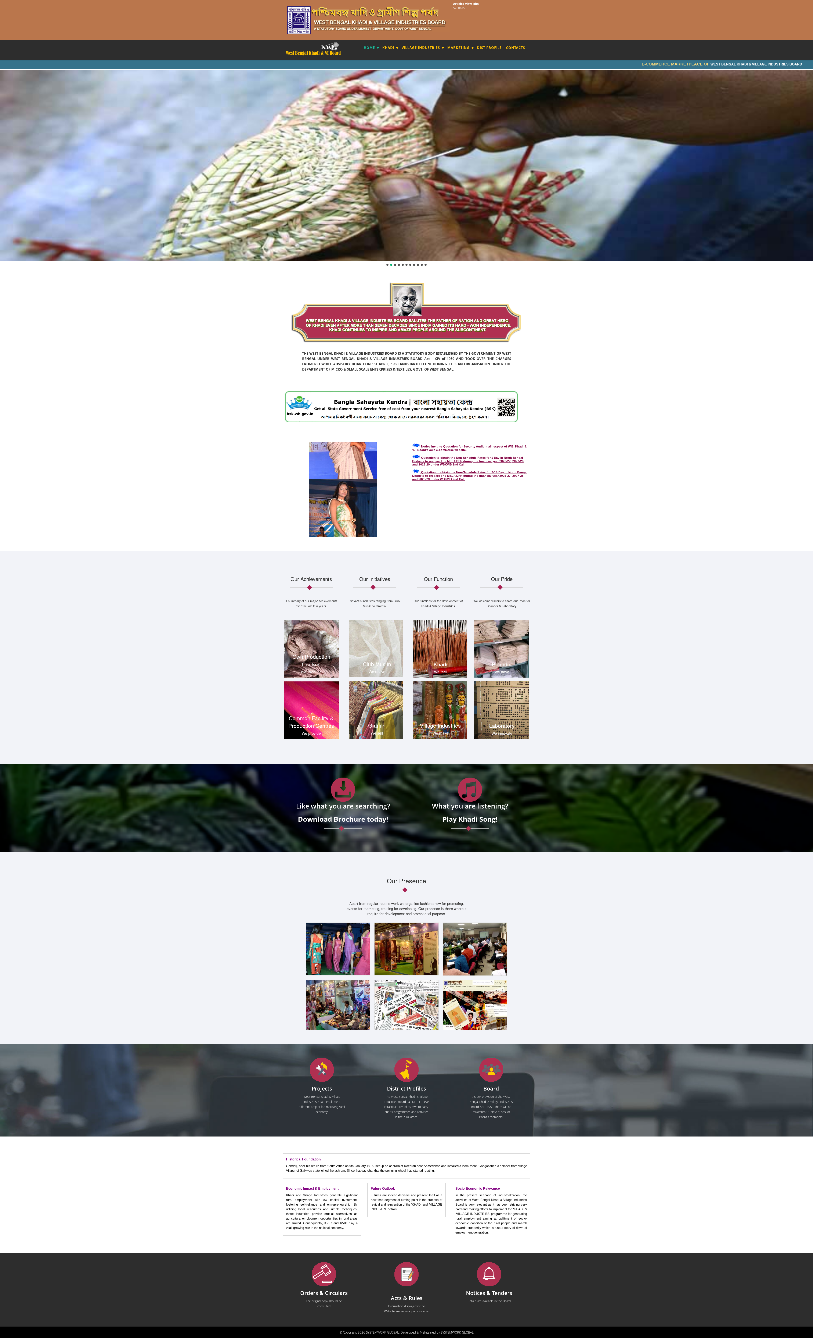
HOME (369, 47)
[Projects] (322, 1070)
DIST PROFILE (489, 47)
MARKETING (458, 47)
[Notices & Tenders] (489, 1274)
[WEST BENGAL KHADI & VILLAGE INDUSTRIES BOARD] (314, 53)
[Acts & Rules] (406, 1274)
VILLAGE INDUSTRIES (421, 47)
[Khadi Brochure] (342, 790)
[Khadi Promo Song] (470, 790)
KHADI (388, 47)
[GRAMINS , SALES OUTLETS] (335, 46)
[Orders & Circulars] (324, 1274)
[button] (387, 265)
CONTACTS (515, 47)
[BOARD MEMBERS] (491, 1070)
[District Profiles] (406, 1070)
